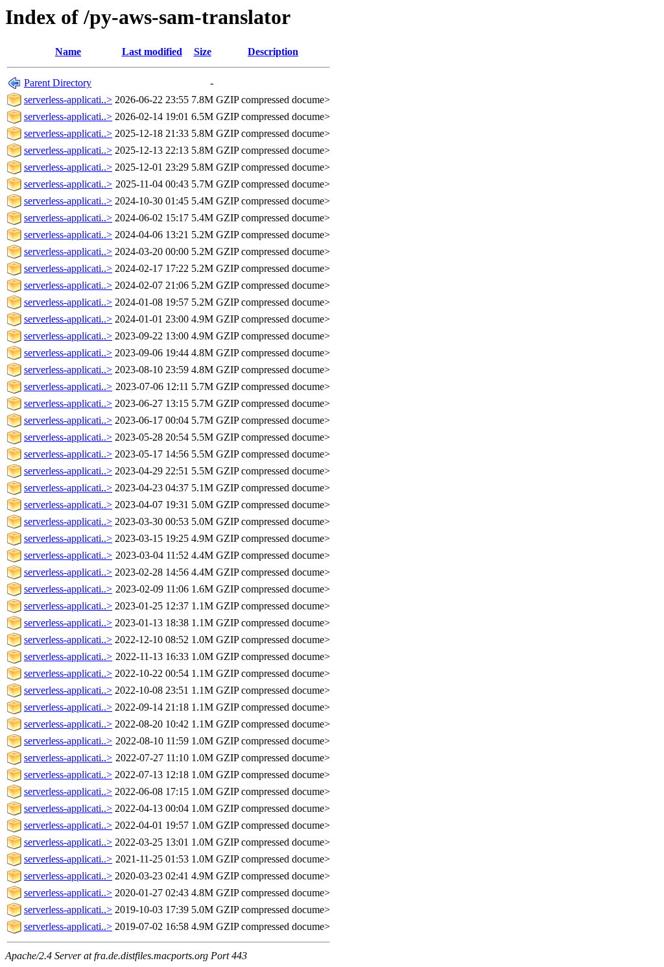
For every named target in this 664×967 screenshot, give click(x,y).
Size (202, 51)
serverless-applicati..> (68, 99)
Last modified (152, 51)
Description (273, 51)
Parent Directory (57, 82)
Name (68, 51)
